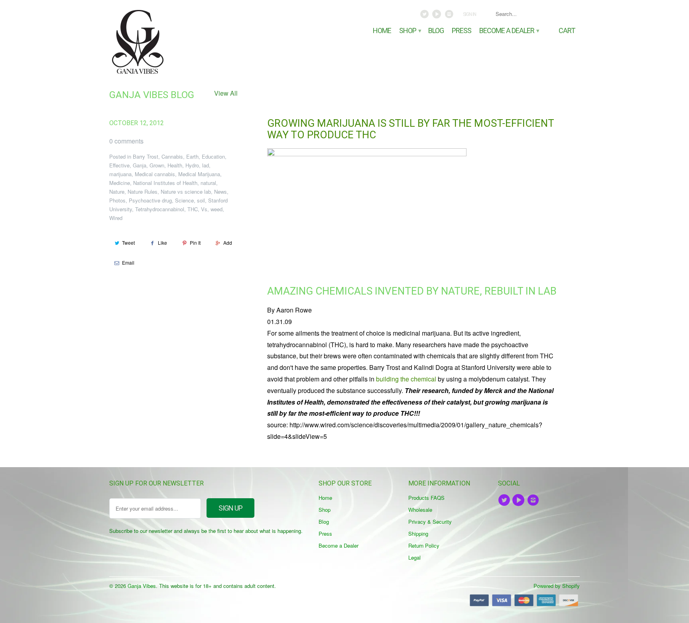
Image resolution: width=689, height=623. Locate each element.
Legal (414, 557)
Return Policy (423, 545)
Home (382, 31)
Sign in (469, 14)
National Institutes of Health (165, 183)
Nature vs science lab (186, 191)
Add (227, 242)
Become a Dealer (508, 31)
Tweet (128, 242)
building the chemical (406, 378)
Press (461, 31)
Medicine (119, 183)
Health (174, 165)
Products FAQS (426, 497)
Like (162, 242)
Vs (204, 209)
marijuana (120, 174)
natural (208, 183)
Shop (409, 31)
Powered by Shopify (556, 586)
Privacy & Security (430, 521)
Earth (192, 156)
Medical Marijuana (199, 174)
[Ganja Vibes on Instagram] (449, 16)
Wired (115, 218)
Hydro (192, 165)
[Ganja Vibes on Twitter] (425, 16)
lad (205, 165)
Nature (116, 191)
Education (213, 156)
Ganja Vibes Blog (151, 94)
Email (128, 262)
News (220, 191)
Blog (436, 31)
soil (201, 200)
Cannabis (172, 156)
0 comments (126, 140)
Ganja (139, 165)
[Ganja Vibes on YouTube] (437, 16)
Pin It (195, 242)
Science (184, 200)
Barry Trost (145, 156)
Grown (157, 165)
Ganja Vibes (142, 586)
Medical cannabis (155, 174)
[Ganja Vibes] (165, 42)
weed (216, 209)
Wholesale (420, 509)
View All (226, 93)
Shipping (418, 533)
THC (192, 209)
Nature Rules (142, 191)
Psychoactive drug (150, 200)
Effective (119, 165)
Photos (117, 200)
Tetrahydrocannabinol (159, 209)
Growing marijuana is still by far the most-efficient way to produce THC (410, 129)
